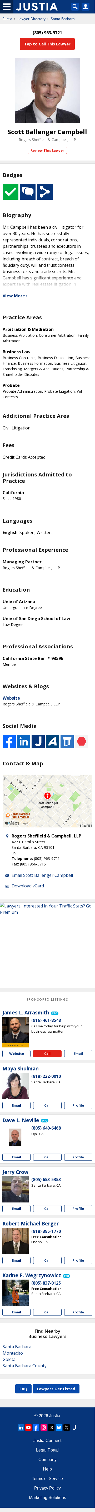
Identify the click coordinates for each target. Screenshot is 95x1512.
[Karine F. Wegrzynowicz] (15, 1293)
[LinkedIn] (21, 1427)
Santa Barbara (63, 19)
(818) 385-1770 (46, 1231)
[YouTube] (28, 1427)
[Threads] (51, 1427)
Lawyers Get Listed (56, 1388)
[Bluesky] (59, 1427)
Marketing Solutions (47, 1497)
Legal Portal (47, 1450)
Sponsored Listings (47, 999)
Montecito (13, 1353)
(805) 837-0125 (46, 1283)
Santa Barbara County (25, 1366)
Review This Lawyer (47, 150)
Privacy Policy (47, 1488)
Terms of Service (47, 1478)
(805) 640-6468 (46, 1128)
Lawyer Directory (31, 19)
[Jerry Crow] (15, 1189)
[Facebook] (36, 1427)
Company (47, 1459)
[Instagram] (44, 1427)
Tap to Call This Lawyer (47, 43)
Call (47, 1053)
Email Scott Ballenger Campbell (42, 875)
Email (78, 1053)
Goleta (9, 1359)
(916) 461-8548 (46, 1020)
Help (47, 1469)
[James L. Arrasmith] (15, 1030)
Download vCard (28, 886)
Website (11, 698)
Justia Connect (47, 1440)
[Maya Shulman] (15, 1086)
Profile (78, 1105)
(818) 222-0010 (46, 1076)
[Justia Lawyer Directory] (74, 1427)
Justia (7, 19)
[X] (66, 1427)
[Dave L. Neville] (15, 1138)
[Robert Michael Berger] (15, 1241)
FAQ (23, 1388)
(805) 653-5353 (46, 1179)
